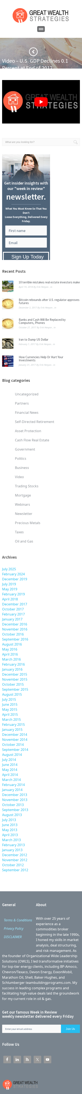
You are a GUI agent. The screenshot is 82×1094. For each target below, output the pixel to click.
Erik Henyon (42, 286)
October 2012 (13, 865)
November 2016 (14, 629)
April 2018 (10, 599)
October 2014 (13, 744)
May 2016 (9, 649)
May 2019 (9, 589)
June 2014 (9, 764)
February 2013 (13, 845)
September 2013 (15, 809)
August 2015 (12, 694)
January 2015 (12, 729)
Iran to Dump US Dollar (33, 339)
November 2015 (14, 679)
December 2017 (14, 604)
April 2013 (10, 835)
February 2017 (13, 614)
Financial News (23, 74)
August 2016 (12, 644)
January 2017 (12, 619)
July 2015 (9, 699)
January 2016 (12, 669)
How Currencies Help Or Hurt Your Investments (41, 358)
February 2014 (13, 784)
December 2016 (14, 624)
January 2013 (12, 850)
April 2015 (10, 714)
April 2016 (10, 654)
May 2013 (9, 830)
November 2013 (14, 799)
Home (6, 74)
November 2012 (14, 860)
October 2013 (13, 804)
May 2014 (9, 769)
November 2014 (14, 739)
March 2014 (11, 779)
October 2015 (13, 684)
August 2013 (12, 815)
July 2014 (9, 759)
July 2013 (9, 820)
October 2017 (13, 609)
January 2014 (12, 789)
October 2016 (13, 634)
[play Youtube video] (41, 102)
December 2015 (14, 674)
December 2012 (14, 855)
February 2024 (13, 574)
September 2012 (15, 870)
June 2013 (9, 825)
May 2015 (9, 709)
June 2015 (9, 704)
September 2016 (15, 639)
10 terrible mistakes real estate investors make (49, 282)
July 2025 (9, 569)
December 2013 (14, 794)
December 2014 (14, 734)
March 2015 (11, 719)
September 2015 (15, 689)
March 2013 (11, 840)
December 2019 (14, 579)
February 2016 (13, 664)
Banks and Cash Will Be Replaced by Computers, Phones (42, 321)
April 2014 (10, 774)
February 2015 (13, 724)
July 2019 (9, 584)
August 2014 (12, 754)
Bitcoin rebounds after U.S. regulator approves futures (49, 301)
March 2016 (11, 659)
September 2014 (15, 749)
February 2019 (13, 594)
